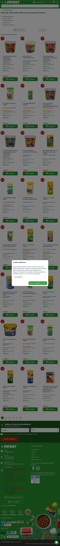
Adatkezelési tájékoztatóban (27, 273)
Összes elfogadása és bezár (37, 283)
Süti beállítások (18, 277)
